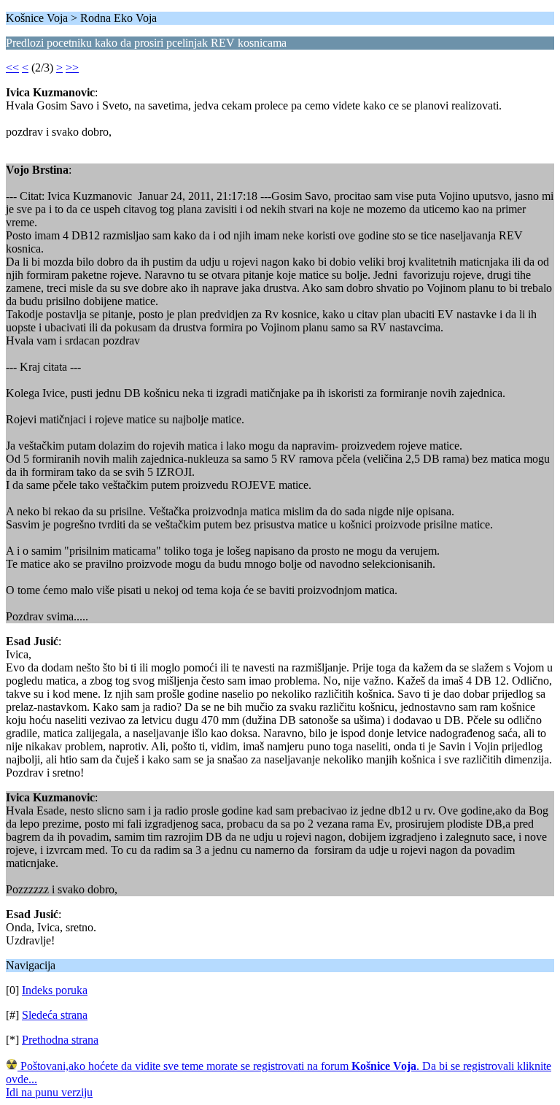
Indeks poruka (55, 990)
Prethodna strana (60, 1039)
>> (72, 67)
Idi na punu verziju (49, 1092)
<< (12, 67)
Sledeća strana (55, 1015)
